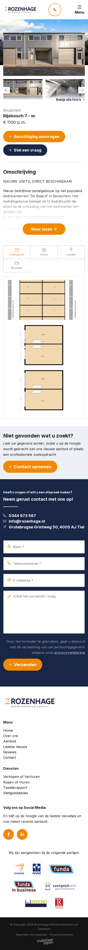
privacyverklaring (69, 652)
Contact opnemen (32, 466)
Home (8, 730)
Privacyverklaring (61, 934)
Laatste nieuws (15, 747)
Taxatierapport (15, 787)
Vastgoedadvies (15, 793)
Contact (9, 757)
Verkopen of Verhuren (21, 776)
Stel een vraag (27, 150)
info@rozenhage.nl (27, 521)
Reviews (9, 752)
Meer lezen (41, 229)
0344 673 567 (22, 515)
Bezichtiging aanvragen (36, 136)
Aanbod (9, 741)
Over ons (10, 736)
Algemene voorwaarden (31, 934)
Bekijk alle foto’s (68, 99)
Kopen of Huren (16, 782)
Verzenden (25, 664)
